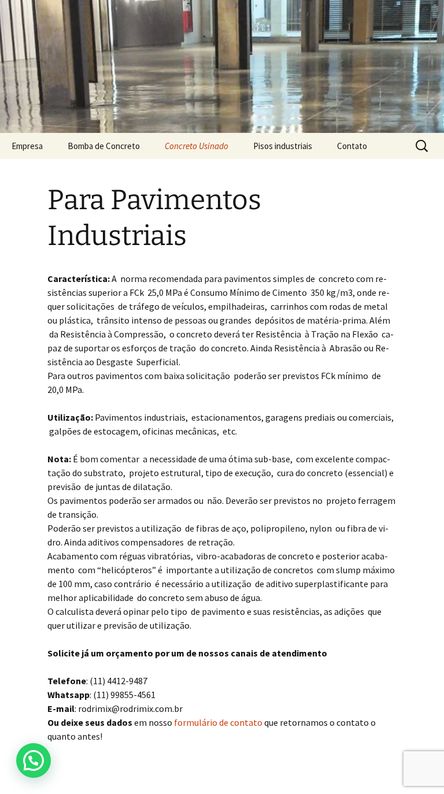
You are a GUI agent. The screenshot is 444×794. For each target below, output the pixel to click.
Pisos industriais (282, 145)
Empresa (27, 145)
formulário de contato (218, 722)
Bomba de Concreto (104, 145)
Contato (352, 145)
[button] (33, 760)
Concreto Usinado (196, 145)
